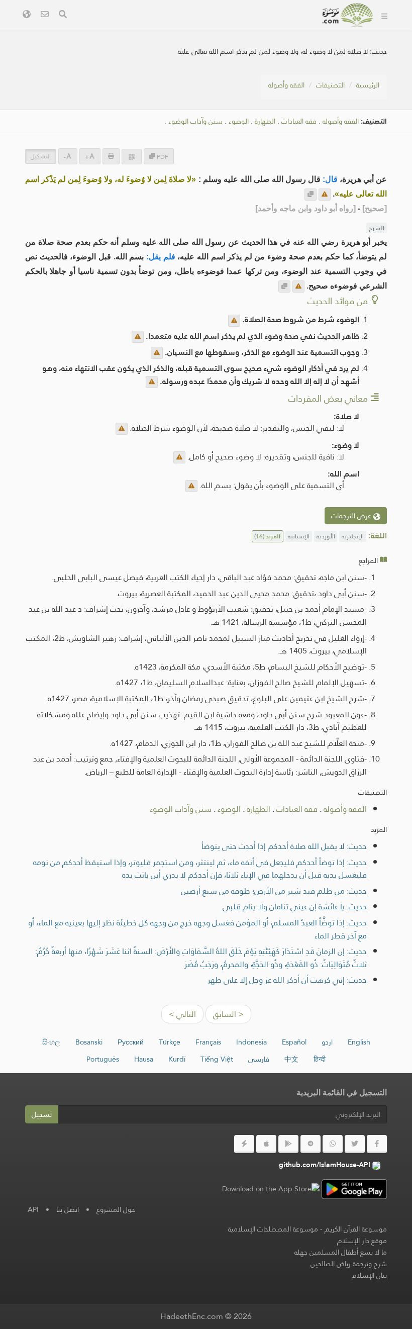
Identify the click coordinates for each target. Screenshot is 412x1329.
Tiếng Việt (216, 1059)
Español (294, 1042)
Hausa (143, 1059)
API (33, 1209)
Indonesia (251, 1042)
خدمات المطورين (279, 29)
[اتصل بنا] (45, 15)
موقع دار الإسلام (362, 1240)
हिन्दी (320, 1059)
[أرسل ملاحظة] (325, 194)
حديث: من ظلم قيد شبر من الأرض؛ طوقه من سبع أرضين (274, 891)
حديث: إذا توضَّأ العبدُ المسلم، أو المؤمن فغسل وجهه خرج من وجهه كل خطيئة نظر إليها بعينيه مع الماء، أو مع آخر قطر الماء (197, 929)
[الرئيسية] (384, 15)
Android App (203, 29)
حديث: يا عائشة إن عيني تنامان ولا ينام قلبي (295, 906)
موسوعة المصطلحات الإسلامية (273, 1229)
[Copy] (310, 194)
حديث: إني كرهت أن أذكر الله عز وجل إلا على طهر (287, 980)
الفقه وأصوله (286, 84)
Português (102, 1059)
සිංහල (51, 1042)
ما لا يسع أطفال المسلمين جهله (340, 1252)
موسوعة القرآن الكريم (356, 1229)
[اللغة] (27, 15)
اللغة (297, 53)
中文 (291, 1059)
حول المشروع (115, 1209)
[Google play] (288, 1144)
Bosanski (88, 1042)
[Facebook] (377, 1144)
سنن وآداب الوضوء (195, 121)
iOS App (137, 29)
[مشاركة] (132, 156)
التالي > (182, 1014)
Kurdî (176, 1059)
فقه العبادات (299, 121)
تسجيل (42, 1114)
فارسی (258, 1059)
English (359, 1042)
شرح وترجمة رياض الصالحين (349, 1263)
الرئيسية (367, 84)
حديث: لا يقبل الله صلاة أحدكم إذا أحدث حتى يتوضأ (284, 846)
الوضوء (239, 121)
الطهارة (265, 121)
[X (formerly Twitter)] (355, 1144)
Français (208, 1042)
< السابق (228, 1014)
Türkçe (169, 1042)
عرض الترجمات (352, 515)
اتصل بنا (67, 1209)
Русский (131, 1042)
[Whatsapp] (333, 1144)
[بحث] (63, 15)
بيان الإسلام (369, 1275)
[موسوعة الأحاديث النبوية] (348, 15)
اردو (327, 1042)
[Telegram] (310, 1144)
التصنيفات (330, 84)
